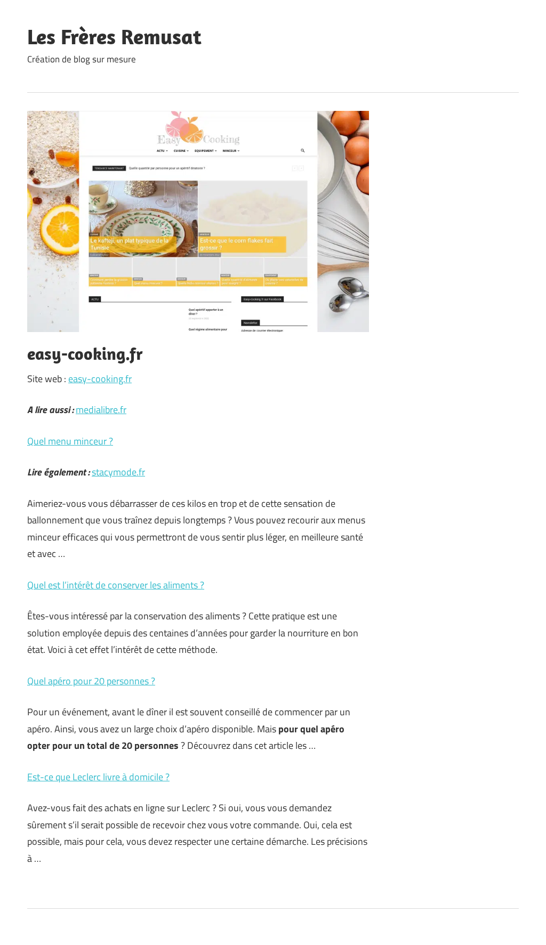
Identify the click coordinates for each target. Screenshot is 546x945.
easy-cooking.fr (100, 378)
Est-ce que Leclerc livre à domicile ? (98, 777)
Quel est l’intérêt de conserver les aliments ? (115, 585)
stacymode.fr (118, 472)
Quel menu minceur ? (70, 441)
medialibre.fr (101, 409)
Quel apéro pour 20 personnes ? (91, 681)
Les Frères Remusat (114, 36)
